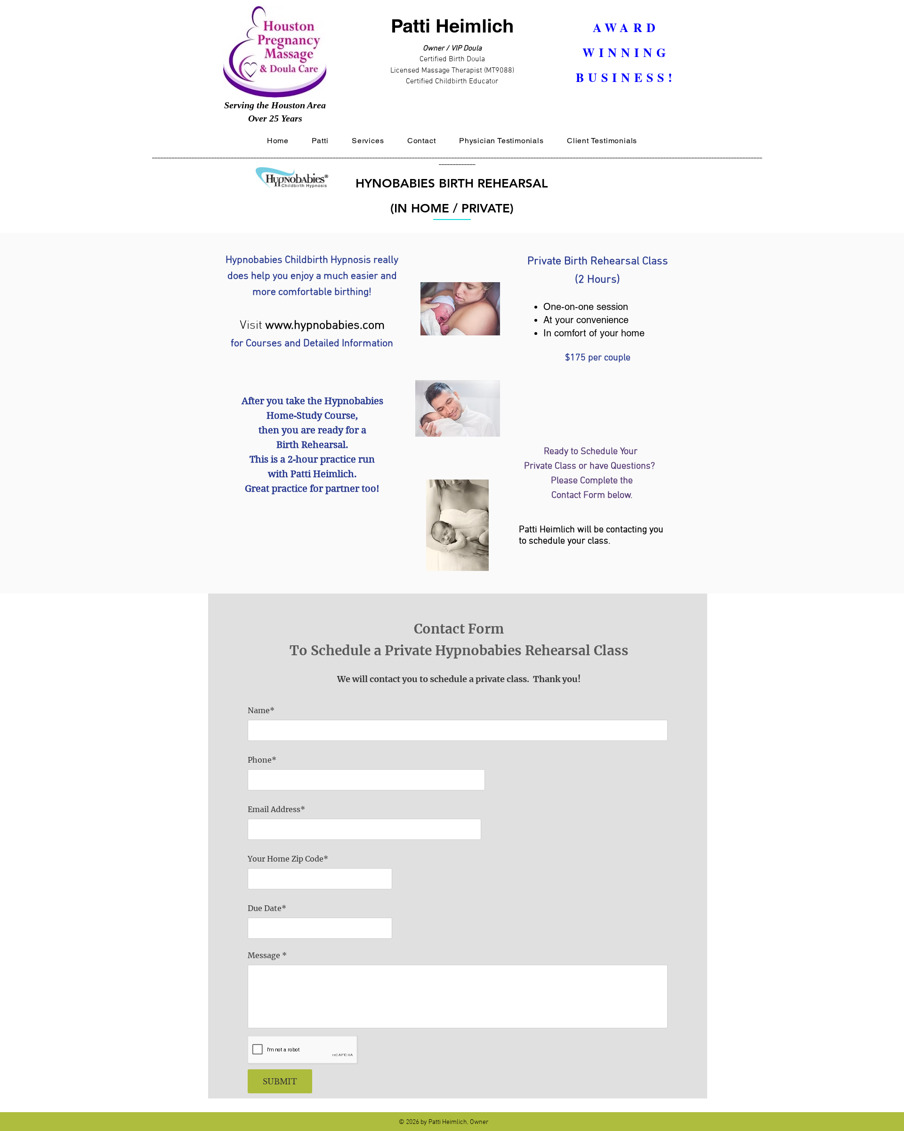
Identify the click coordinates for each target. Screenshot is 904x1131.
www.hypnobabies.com (325, 325)
